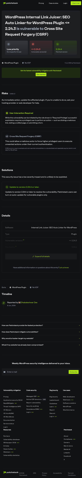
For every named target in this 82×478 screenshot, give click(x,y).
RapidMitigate (10, 403)
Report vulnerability (33, 403)
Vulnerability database (11, 439)
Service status (8, 424)
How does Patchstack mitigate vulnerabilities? (20, 332)
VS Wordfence (8, 417)
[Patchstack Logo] (10, 3)
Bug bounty (54, 397)
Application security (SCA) (13, 400)
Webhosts (68, 400)
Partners (6, 436)
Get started (41, 74)
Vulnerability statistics (11, 455)
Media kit (67, 449)
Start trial (75, 3)
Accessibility (57, 473)
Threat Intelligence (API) (12, 406)
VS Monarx (7, 410)
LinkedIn (67, 453)
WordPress (67, 406)
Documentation (9, 420)
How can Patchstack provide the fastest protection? (22, 325)
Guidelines (53, 403)
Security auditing (32, 406)
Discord (53, 413)
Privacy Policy (44, 473)
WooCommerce (69, 410)
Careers (67, 442)
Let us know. (64, 268)
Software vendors (69, 403)
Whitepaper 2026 (11, 443)
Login (65, 3)
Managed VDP (33, 396)
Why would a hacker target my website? (17, 338)
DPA (34, 473)
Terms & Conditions (71, 473)
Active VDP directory (36, 399)
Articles (6, 446)
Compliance (69, 439)
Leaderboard (54, 400)
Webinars (8, 452)
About (66, 436)
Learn (53, 407)
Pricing (41, 3)
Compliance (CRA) (34, 409)
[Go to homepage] (10, 473)
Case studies (53, 3)
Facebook (67, 456)
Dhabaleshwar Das (29, 302)
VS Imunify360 (8, 413)
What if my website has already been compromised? (22, 345)
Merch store (68, 446)
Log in (5, 427)
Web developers (69, 397)
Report (52, 410)
